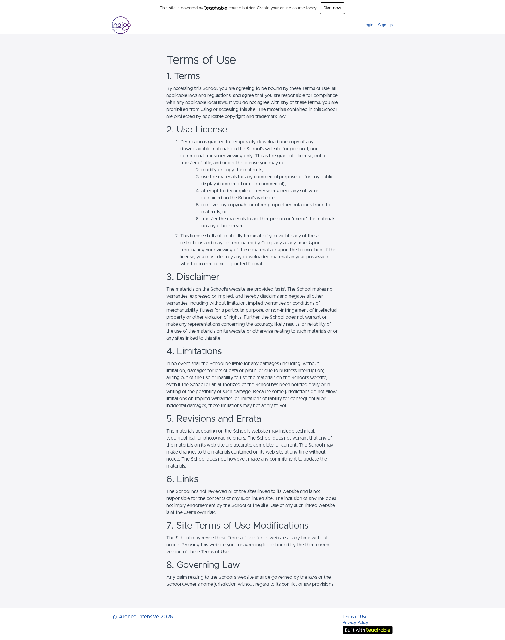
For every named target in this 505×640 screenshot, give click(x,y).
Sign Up (385, 25)
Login (368, 25)
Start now (332, 8)
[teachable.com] (215, 8)
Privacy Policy (355, 623)
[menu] (376, 25)
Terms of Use (355, 617)
